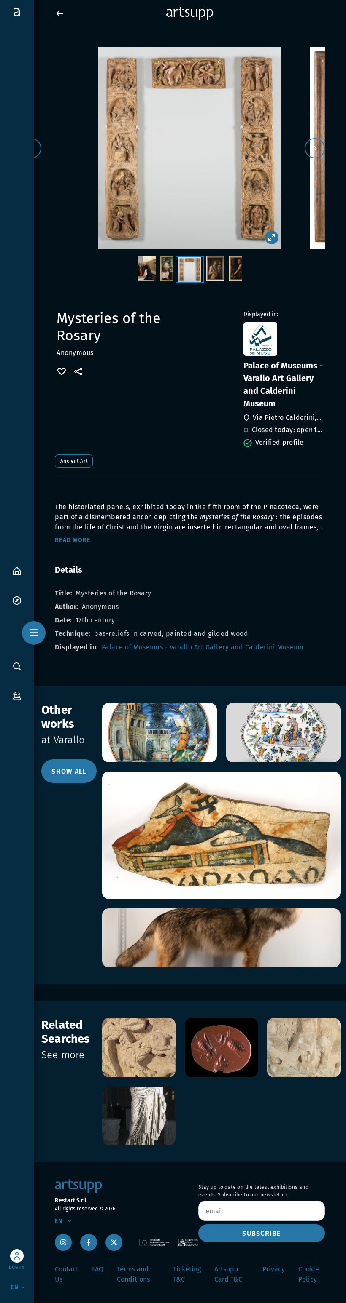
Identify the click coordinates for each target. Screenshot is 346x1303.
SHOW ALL (68, 771)
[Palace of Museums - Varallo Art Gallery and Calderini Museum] (283, 339)
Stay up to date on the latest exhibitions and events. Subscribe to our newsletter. (253, 1191)
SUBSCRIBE (261, 1233)
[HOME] (16, 570)
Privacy (273, 1269)
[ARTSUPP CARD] (16, 695)
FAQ (97, 1269)
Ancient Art (73, 461)
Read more (72, 540)
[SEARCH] (16, 665)
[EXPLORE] (16, 600)
